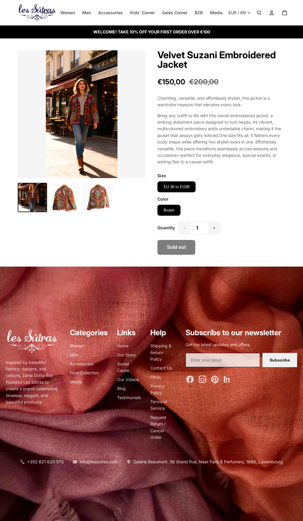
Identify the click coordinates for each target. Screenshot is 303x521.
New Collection (84, 372)
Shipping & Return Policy (160, 352)
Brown (169, 210)
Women (67, 12)
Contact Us (161, 367)
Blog (121, 388)
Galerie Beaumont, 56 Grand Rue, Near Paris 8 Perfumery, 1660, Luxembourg (208, 461)
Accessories (110, 12)
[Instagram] (202, 379)
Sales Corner (174, 12)
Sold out (176, 247)
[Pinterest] (214, 379)
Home (47, 12)
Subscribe (280, 360)
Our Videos (128, 379)
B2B (199, 12)
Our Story (126, 354)
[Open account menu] (271, 12)
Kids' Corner (142, 12)
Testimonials (129, 397)
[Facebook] (190, 379)
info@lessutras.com (98, 461)
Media (216, 12)
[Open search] (259, 12)
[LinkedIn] (227, 379)
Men (86, 12)
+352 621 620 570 (45, 461)
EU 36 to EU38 (176, 187)
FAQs (155, 377)
